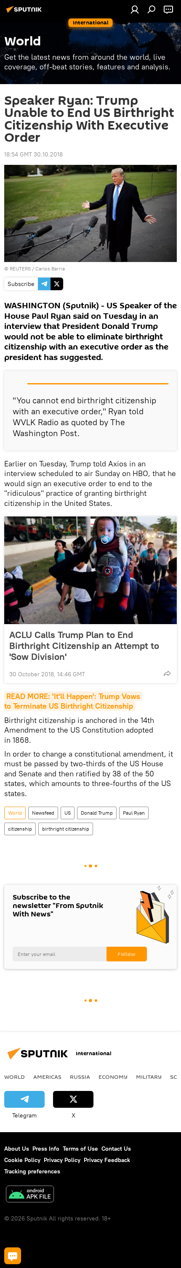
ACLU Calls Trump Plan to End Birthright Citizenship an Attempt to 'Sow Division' (84, 645)
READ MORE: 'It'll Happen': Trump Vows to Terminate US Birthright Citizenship (73, 701)
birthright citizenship (65, 829)
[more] (167, 673)
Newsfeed (43, 813)
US (67, 813)
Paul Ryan (134, 813)
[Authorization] (134, 9)
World (15, 813)
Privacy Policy (62, 1160)
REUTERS (20, 268)
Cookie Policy (22, 1160)
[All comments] (12, 1255)
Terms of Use (80, 1148)
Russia (80, 1076)
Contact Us (116, 1148)
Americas (47, 1076)
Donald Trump (97, 813)
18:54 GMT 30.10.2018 (33, 154)
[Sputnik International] (25, 12)
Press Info (45, 1148)
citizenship (20, 829)
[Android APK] (30, 1195)
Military (149, 1076)
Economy (113, 1076)
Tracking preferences (32, 1171)
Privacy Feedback (107, 1160)
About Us (16, 1148)
